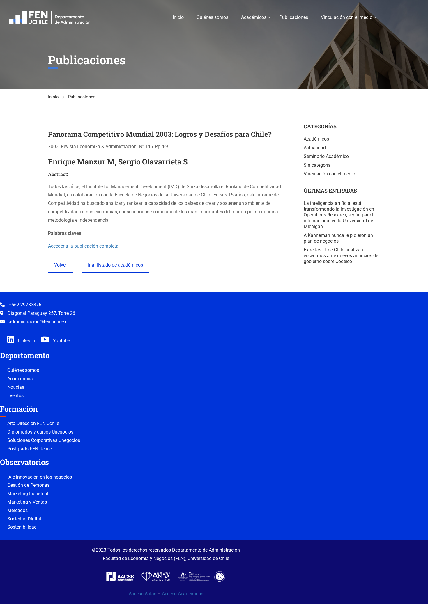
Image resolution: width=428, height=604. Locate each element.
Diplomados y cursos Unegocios (40, 432)
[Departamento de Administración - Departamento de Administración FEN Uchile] (49, 17)
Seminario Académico (326, 156)
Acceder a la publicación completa (83, 246)
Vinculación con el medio (346, 17)
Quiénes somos (212, 17)
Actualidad (315, 147)
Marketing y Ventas (27, 502)
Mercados (17, 510)
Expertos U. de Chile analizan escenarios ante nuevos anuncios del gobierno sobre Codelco (341, 255)
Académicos (253, 17)
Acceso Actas (142, 593)
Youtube (61, 340)
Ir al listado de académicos (115, 265)
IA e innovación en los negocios (39, 477)
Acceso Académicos (182, 593)
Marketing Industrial (27, 493)
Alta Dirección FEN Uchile (33, 423)
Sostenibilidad (22, 527)
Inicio (178, 17)
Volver (60, 265)
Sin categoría (317, 165)
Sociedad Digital (24, 519)
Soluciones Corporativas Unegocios (43, 440)
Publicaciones (293, 17)
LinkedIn (26, 340)
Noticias (15, 387)
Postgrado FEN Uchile (29, 449)
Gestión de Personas (28, 485)
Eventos (15, 395)
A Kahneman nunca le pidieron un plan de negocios (338, 238)
